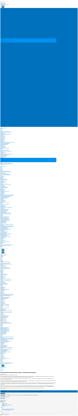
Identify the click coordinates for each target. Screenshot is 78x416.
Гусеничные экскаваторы (4, 231)
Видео (1, 42)
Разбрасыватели (2, 61)
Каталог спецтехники (3, 46)
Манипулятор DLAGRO (3, 187)
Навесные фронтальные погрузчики (5, 14)
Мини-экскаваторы (3, 113)
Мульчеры (1, 26)
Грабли (1, 180)
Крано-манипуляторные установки (5, 236)
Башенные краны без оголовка (4, 98)
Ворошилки (2, 62)
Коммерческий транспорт (4, 108)
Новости (1, 121)
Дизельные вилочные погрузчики (5, 93)
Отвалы (1, 29)
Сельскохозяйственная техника (5, 51)
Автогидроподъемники (3, 154)
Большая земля (2, 16)
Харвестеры (2, 81)
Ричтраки (1, 94)
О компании (2, 239)
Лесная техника (2, 25)
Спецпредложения (3, 118)
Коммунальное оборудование (4, 28)
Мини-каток (2, 105)
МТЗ (1, 9)
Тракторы (1, 47)
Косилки (1, 177)
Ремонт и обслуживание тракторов (5, 44)
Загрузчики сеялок (3, 182)
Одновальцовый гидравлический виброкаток (6, 106)
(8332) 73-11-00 (7, 396)
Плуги (1, 175)
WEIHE (1, 50)
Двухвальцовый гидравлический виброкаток (6, 224)
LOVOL (1, 169)
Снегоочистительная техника (4, 30)
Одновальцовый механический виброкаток (6, 226)
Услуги (1, 124)
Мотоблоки (2, 21)
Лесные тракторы (3, 27)
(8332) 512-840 (2, 396)
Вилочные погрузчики (3, 92)
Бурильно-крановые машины (4, 35)
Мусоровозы (2, 117)
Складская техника (3, 32)
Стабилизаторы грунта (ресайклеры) (5, 109)
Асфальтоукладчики (3, 221)
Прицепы (1, 17)
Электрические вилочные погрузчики (5, 213)
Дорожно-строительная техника (5, 23)
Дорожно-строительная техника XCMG (6, 31)
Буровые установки (3, 103)
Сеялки (1, 63)
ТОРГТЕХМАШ (2, 72)
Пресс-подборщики (3, 53)
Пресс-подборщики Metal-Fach (5, 54)
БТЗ (0, 10)
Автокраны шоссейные (3, 97)
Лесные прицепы (2, 80)
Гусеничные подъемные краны (5, 100)
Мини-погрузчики (2, 208)
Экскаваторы (2, 111)
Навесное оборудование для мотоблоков (6, 195)
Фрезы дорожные (3, 110)
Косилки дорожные (3, 86)
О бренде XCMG (2, 39)
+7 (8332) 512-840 (3, 367)
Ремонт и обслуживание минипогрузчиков (6, 43)
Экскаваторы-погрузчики (4, 78)
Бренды (1, 119)
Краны (1, 96)
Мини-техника (2, 20)
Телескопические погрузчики (4, 24)
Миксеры (1, 13)
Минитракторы (2, 74)
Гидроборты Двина (3, 36)
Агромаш (1, 11)
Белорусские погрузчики (4, 67)
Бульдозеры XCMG (3, 102)
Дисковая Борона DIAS (3, 60)
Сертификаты (2, 41)
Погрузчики (2, 88)
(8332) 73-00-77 (2, 398)
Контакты (1, 126)
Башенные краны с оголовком (4, 99)
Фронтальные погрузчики (4, 90)
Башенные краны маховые (4, 218)
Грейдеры (1, 33)
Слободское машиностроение (4, 71)
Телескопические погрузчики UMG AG (6, 12)
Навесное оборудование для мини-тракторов (7, 22)
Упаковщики (2, 57)
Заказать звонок (2, 393)
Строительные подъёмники (4, 229)
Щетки (1, 149)
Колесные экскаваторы (3, 112)
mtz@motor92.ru (2, 5)
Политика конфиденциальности (5, 40)
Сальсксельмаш (2, 66)
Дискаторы (2, 58)
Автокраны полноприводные (4, 216)
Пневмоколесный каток (3, 107)
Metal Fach (2, 15)
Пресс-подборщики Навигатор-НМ (5, 55)
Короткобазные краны (3, 101)
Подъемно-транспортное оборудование (6, 34)
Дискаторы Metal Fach (3, 59)
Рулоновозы (2, 56)
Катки (1, 104)
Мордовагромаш (2, 70)
